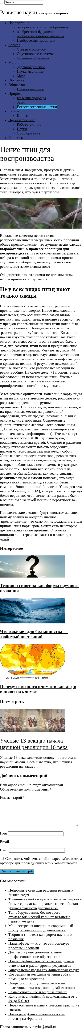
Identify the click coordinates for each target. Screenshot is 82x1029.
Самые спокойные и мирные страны (37, 992)
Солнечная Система (33, 58)
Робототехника (29, 124)
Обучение (16, 80)
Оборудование (28, 133)
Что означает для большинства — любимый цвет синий (34, 634)
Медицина (16, 62)
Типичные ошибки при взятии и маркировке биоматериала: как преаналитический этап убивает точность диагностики (45, 903)
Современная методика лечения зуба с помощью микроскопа (39, 976)
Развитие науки (18, 12)
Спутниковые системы (35, 54)
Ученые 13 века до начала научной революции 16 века (34, 743)
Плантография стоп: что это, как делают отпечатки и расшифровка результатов (41, 963)
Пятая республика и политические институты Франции (36, 1016)
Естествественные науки (37, 107)
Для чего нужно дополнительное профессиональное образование (35, 954)
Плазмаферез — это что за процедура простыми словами (38, 945)
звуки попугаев (47, 381)
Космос (14, 45)
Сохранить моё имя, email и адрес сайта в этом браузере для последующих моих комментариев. (41, 860)
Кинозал (23, 115)
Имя (3, 833)
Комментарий (12, 797)
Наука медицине (30, 71)
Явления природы (31, 98)
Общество (16, 85)
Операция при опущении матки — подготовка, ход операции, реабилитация (41, 985)
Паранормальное (30, 89)
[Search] (1, 3)
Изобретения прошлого (36, 40)
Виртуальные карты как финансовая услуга (43, 970)
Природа (15, 93)
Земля (21, 102)
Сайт (4, 850)
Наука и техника (21, 120)
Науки (22, 129)
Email (4, 842)
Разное (13, 111)
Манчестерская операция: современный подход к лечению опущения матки (40, 928)
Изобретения (18, 23)
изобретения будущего (35, 31)
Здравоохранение (31, 67)
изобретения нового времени (40, 36)
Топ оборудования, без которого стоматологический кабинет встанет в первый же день (39, 916)
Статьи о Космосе (31, 49)
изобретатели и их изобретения (42, 27)
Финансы (16, 138)
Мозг (21, 76)
